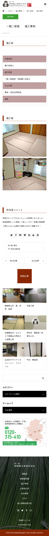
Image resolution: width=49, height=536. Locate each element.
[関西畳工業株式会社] (24, 465)
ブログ (24, 498)
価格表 (24, 474)
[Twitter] (22, 510)
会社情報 (24, 493)
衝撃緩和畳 (24, 479)
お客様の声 (24, 489)
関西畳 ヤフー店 (24, 520)
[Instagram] (18, 510)
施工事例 (10, 17)
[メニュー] (45, 4)
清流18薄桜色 (15, 249)
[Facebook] (26, 510)
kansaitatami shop (24, 525)
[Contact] (31, 510)
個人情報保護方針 (24, 503)
